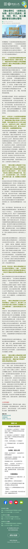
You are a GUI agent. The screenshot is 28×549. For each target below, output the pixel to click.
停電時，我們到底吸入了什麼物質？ (14, 441)
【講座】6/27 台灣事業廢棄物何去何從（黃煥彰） (14, 488)
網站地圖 (13, 535)
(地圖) (7, 508)
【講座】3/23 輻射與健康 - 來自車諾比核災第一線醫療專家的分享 (15, 492)
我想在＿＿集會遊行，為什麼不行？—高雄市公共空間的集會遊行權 (14, 464)
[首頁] (13, 3)
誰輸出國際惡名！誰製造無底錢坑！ (14, 481)
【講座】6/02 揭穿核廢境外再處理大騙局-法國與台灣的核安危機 (14, 484)
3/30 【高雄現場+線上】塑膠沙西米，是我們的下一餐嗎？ (15, 477)
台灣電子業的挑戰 (9, 447)
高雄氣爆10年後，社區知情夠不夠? (13, 461)
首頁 (4, 23)
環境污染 (8, 23)
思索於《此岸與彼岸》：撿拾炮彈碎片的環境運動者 (14, 453)
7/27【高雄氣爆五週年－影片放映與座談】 (14, 444)
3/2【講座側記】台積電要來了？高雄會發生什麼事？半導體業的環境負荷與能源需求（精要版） (14, 431)
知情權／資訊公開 (6, 418)
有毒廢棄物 (5, 417)
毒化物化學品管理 (16, 23)
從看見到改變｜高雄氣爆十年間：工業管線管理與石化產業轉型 (14, 458)
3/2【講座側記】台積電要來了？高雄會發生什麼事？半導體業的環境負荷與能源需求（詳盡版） (14, 436)
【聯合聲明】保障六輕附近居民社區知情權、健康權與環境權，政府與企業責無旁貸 (14, 469)
